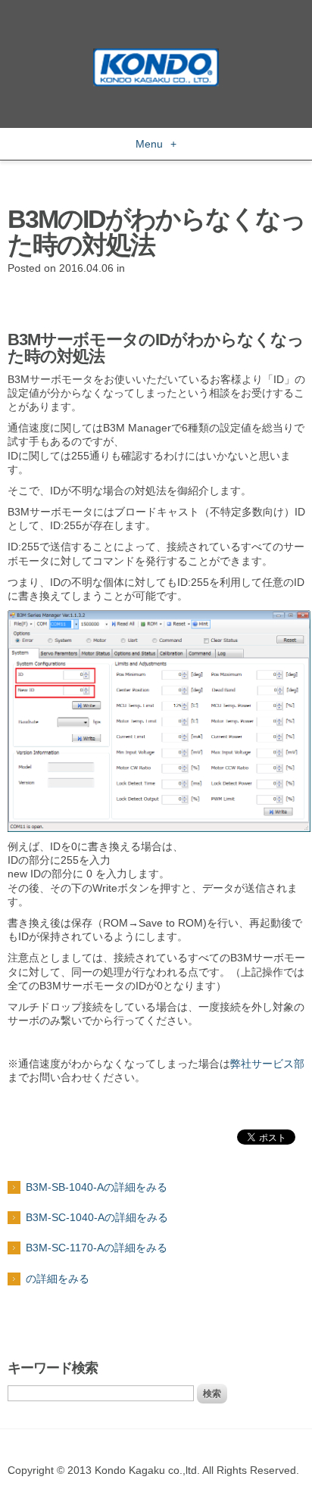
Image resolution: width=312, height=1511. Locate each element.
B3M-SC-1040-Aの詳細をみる (97, 1217)
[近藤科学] (156, 55)
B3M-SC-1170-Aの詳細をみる (96, 1248)
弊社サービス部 (267, 1064)
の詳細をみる (57, 1279)
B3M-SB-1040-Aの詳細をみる (96, 1187)
